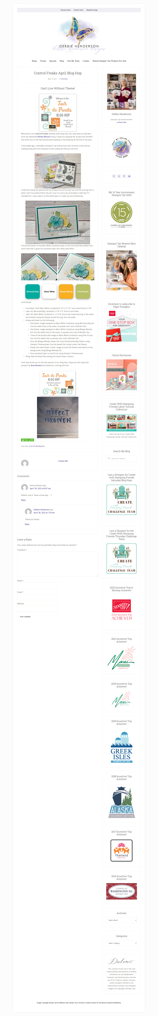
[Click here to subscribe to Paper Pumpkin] (121, 341)
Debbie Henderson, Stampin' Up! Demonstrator (79, 35)
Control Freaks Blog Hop (37, 446)
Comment (22, 550)
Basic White (49, 292)
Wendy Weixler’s (44, 137)
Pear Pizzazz (82, 292)
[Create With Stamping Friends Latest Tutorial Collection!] (121, 431)
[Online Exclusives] (121, 390)
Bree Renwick (36, 365)
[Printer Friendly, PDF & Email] (27, 440)
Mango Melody (66, 292)
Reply (23, 500)
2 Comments (63, 79)
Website (20, 604)
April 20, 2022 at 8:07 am (40, 488)
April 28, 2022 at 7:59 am (44, 513)
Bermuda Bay (33, 292)
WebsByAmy (117, 1003)
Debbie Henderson (41, 510)
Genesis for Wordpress (98, 1003)
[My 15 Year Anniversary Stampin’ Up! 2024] (121, 229)
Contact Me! (63, 461)
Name (20, 581)
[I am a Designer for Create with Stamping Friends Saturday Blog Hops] (121, 499)
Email (20, 592)
